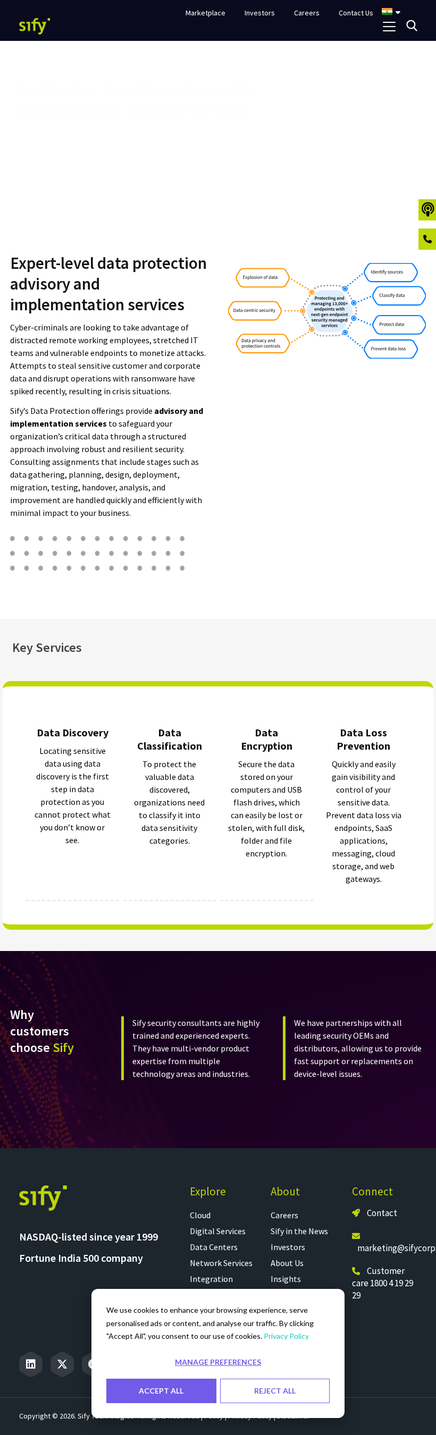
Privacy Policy (286, 1335)
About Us (287, 1263)
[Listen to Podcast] (427, 209)
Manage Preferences (218, 1361)
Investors (288, 1247)
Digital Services (218, 1231)
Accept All (161, 1390)
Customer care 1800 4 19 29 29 (382, 1283)
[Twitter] (62, 1364)
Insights (286, 1278)
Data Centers (214, 1247)
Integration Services (211, 1285)
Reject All (275, 1390)
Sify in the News (299, 1231)
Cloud (200, 1215)
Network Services (221, 1263)
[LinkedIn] (31, 1364)
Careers (284, 1215)
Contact (381, 1213)
